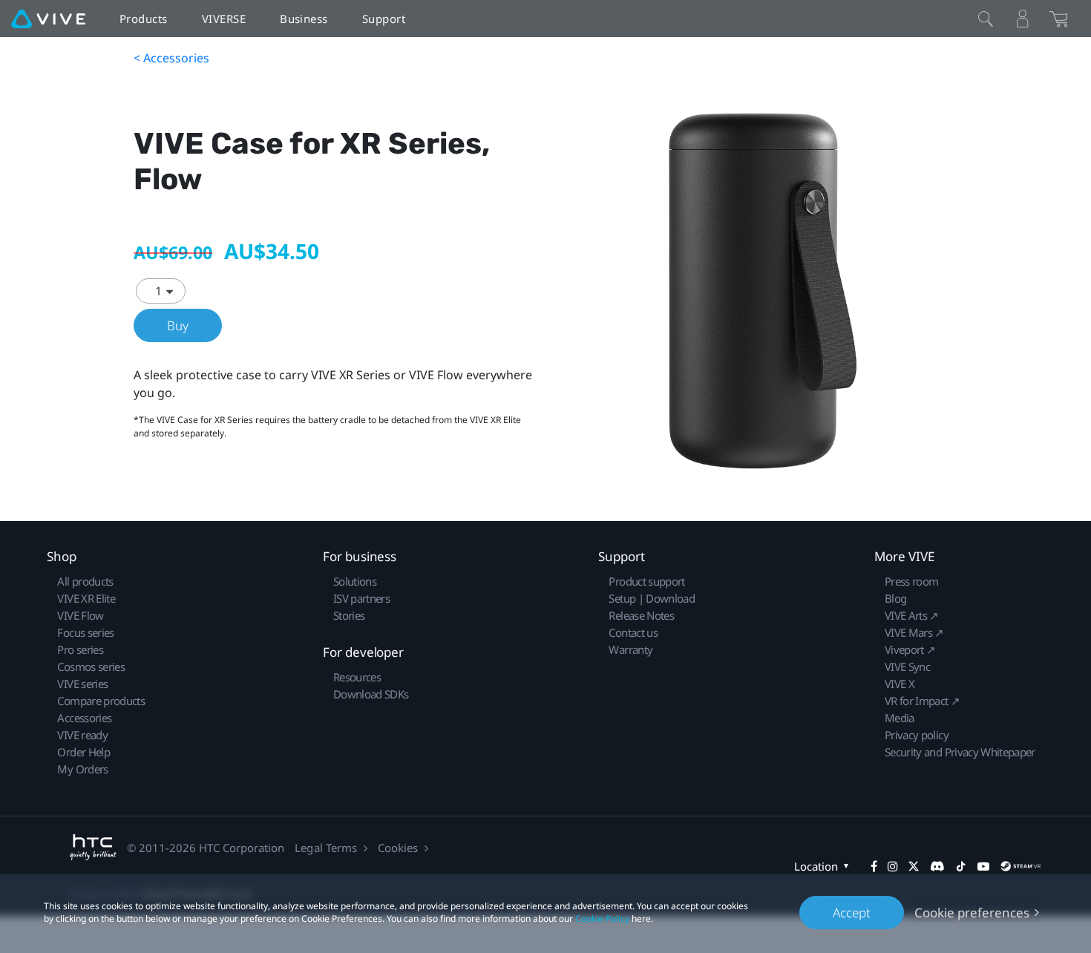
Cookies (398, 847)
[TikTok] (961, 866)
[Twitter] (913, 866)
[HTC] (93, 847)
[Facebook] (874, 866)
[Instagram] (893, 866)
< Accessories (171, 58)
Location (816, 866)
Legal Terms (325, 847)
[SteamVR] (1020, 866)
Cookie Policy (602, 918)
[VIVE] (48, 18)
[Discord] (937, 866)
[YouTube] (983, 866)
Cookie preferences (971, 912)
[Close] (985, 18)
